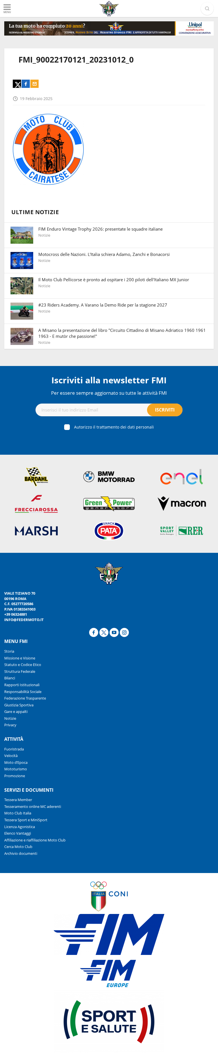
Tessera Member (18, 799)
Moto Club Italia (17, 813)
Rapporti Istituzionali (21, 684)
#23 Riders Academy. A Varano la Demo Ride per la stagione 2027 (102, 305)
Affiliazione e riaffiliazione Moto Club (35, 840)
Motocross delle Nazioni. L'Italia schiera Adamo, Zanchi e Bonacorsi (104, 254)
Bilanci (9, 678)
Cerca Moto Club (18, 846)
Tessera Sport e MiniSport (25, 819)
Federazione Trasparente (25, 698)
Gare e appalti (16, 711)
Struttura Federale (19, 671)
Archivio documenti (20, 853)
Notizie (10, 718)
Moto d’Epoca (16, 762)
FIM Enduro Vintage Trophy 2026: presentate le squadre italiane (100, 229)
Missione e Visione (19, 658)
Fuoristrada (14, 749)
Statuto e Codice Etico (22, 664)
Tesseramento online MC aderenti (32, 806)
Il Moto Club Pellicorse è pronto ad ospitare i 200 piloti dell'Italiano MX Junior (113, 279)
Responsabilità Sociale (22, 691)
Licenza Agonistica (19, 826)
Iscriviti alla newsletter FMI (109, 380)
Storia (9, 651)
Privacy (10, 724)
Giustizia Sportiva (18, 705)
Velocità (11, 755)
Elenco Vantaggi (17, 833)
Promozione (14, 775)
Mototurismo (15, 769)
